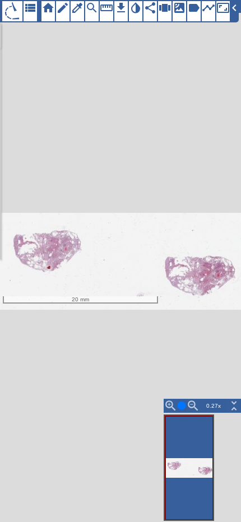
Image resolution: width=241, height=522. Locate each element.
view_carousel (165, 8)
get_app (121, 8)
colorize (77, 8)
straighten (106, 8)
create (62, 8)
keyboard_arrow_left (234, 8)
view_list (30, 8)
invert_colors (135, 8)
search (92, 8)
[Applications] (12, 11)
